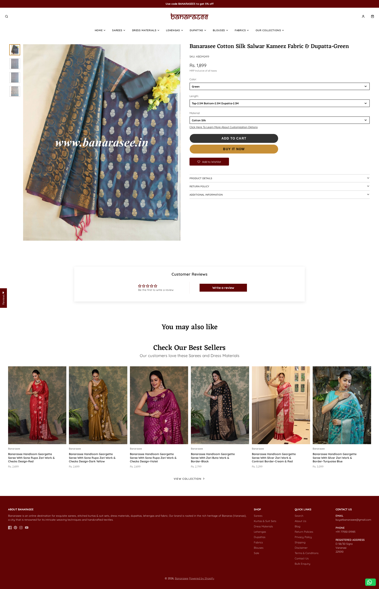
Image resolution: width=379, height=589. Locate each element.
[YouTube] (26, 527)
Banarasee (181, 578)
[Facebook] (10, 527)
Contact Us (302, 558)
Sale (256, 553)
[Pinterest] (15, 527)
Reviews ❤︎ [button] (3, 297)
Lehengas (173, 30)
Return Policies (304, 531)
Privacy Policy (303, 537)
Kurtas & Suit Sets (265, 521)
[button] (209, 162)
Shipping (300, 542)
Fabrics (240, 30)
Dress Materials (144, 30)
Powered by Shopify (201, 578)
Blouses (219, 30)
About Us (300, 521)
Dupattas (196, 30)
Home (99, 30)
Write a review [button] (223, 288)
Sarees (117, 30)
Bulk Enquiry (302, 563)
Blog (297, 526)
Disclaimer (301, 547)
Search (299, 515)
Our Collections (268, 30)
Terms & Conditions (306, 553)
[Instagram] (21, 527)
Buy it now (234, 149)
